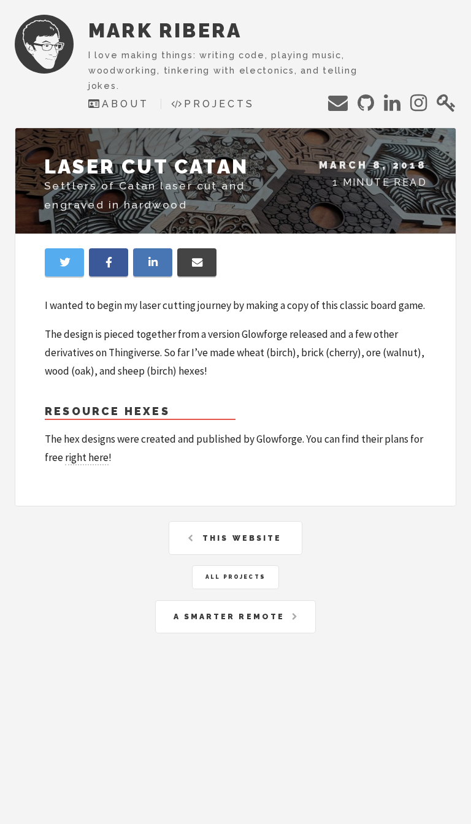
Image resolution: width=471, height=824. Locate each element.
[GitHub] (366, 103)
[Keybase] (446, 103)
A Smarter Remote (229, 616)
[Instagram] (418, 103)
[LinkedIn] (392, 103)
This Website (241, 538)
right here (87, 457)
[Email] (338, 103)
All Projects (235, 577)
